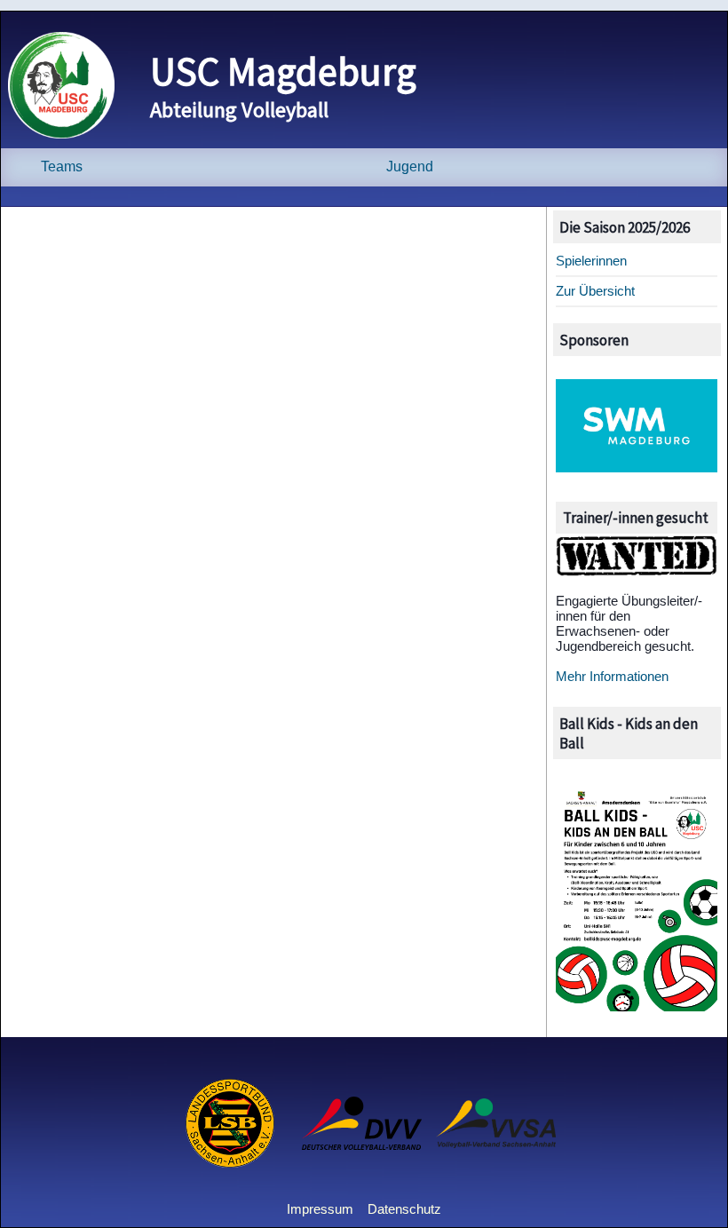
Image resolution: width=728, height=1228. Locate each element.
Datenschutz (404, 1208)
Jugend (409, 166)
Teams (62, 166)
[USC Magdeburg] (61, 133)
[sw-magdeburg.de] (636, 467)
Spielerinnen (591, 260)
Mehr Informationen (612, 676)
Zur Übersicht (595, 290)
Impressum (320, 1208)
